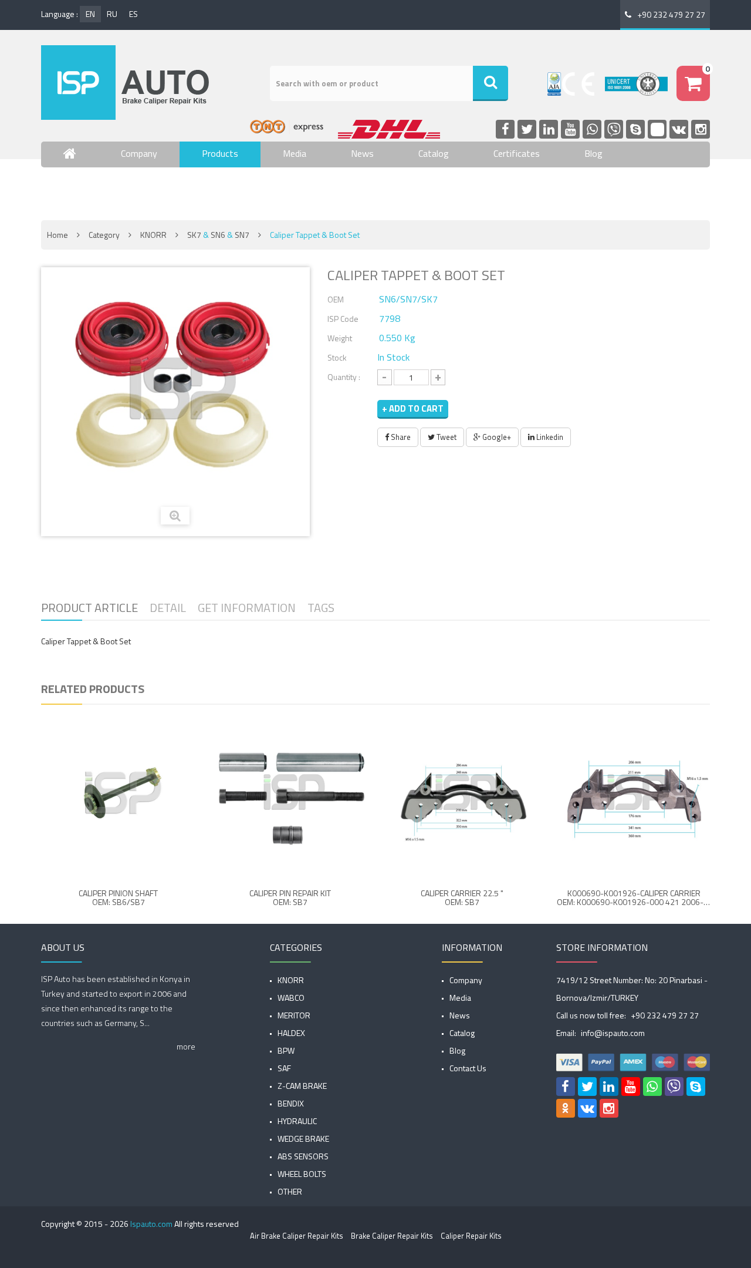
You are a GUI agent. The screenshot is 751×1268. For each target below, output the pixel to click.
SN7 (242, 234)
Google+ (496, 437)
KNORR (153, 234)
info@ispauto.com (613, 1033)
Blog (593, 153)
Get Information (247, 607)
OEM (335, 299)
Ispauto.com (151, 1223)
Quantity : (343, 377)
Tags (320, 607)
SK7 (194, 234)
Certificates (516, 153)
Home (57, 234)
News (362, 153)
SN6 (218, 234)
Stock (337, 357)
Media (294, 153)
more (186, 1046)
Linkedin (549, 437)
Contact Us (85, 188)
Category (104, 234)
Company (139, 153)
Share (400, 437)
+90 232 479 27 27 (671, 14)
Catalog (433, 153)
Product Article (89, 607)
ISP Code (342, 318)
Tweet (445, 437)
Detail (168, 607)
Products (220, 153)
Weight (339, 338)
